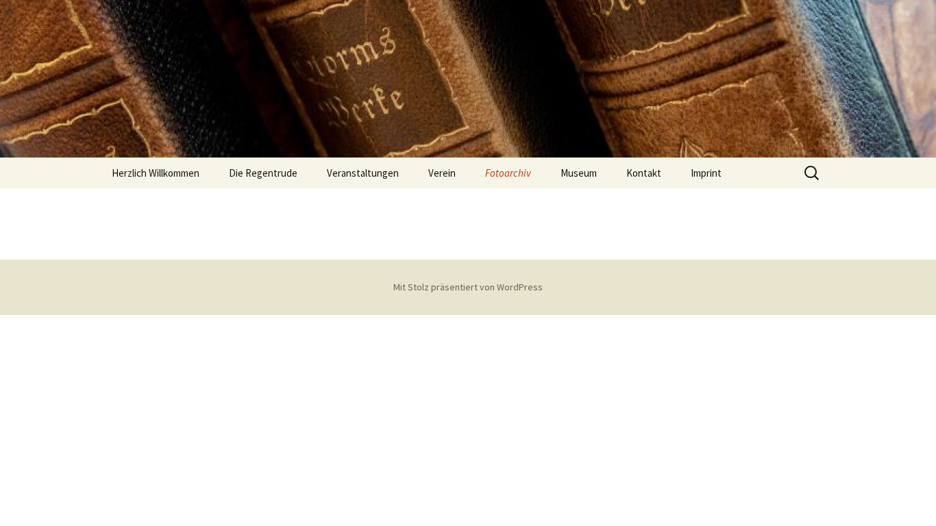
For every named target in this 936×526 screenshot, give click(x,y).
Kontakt (643, 172)
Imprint (706, 172)
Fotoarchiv (508, 172)
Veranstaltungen (363, 172)
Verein (442, 172)
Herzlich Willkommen (155, 172)
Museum (579, 172)
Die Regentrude (263, 172)
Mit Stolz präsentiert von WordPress (468, 287)
